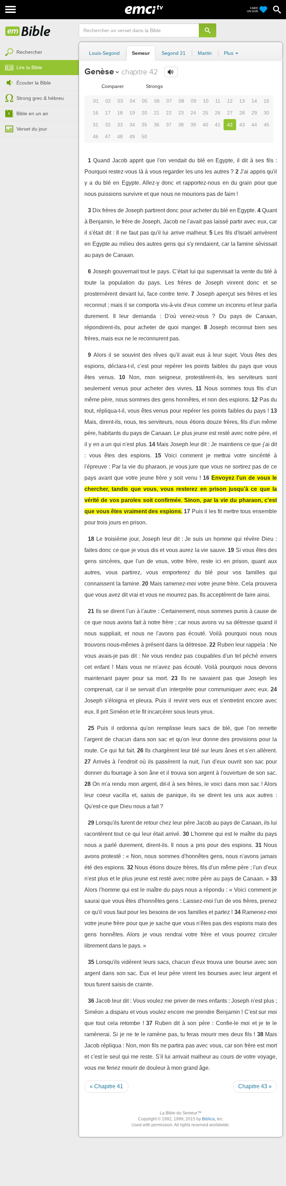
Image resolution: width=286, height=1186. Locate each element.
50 (144, 136)
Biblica (208, 1119)
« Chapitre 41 (106, 1086)
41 (217, 124)
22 (169, 113)
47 (108, 136)
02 (108, 101)
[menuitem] (39, 52)
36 (156, 124)
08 (181, 101)
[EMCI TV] (144, 8)
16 (95, 113)
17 (108, 113)
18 (120, 113)
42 (230, 124)
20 (144, 113)
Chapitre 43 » (255, 1086)
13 (242, 101)
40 (205, 124)
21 (156, 113)
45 (266, 124)
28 (242, 113)
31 (95, 124)
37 (169, 124)
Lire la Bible (29, 67)
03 (120, 101)
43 (242, 124)
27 (230, 113)
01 (96, 101)
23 (181, 113)
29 (254, 113)
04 (132, 101)
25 (205, 113)
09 (193, 101)
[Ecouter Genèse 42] (171, 72)
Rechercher (29, 52)
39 (193, 124)
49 (132, 136)
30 (266, 113)
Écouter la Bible (33, 83)
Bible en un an (32, 113)
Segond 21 (173, 53)
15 (266, 101)
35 (144, 124)
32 (108, 124)
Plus (229, 53)
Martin (205, 53)
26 (217, 113)
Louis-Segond (104, 53)
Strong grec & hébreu (40, 98)
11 (217, 101)
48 (120, 136)
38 (181, 124)
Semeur (141, 53)
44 (254, 124)
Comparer (112, 86)
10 (206, 101)
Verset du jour (31, 129)
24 (193, 113)
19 (132, 113)
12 (230, 101)
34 (132, 124)
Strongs (153, 86)
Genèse (99, 71)
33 (120, 124)
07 (169, 101)
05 (145, 101)
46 (95, 136)
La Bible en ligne (28, 31)
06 (157, 101)
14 (254, 101)
